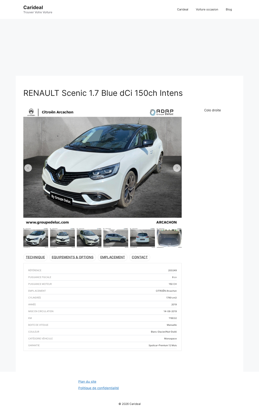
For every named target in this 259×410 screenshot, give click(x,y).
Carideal (33, 7)
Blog (229, 9)
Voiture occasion (207, 9)
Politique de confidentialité (98, 388)
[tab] (35, 257)
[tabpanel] (102, 267)
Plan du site (87, 381)
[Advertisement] (129, 47)
